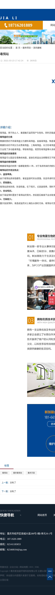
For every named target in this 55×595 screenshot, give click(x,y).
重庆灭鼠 (31, 473)
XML (37, 567)
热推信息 (4, 567)
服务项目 (27, 48)
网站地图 (24, 567)
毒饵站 (4, 473)
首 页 (18, 48)
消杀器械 (37, 48)
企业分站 (14, 567)
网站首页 (42, 515)
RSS (31, 567)
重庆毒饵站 (17, 473)
